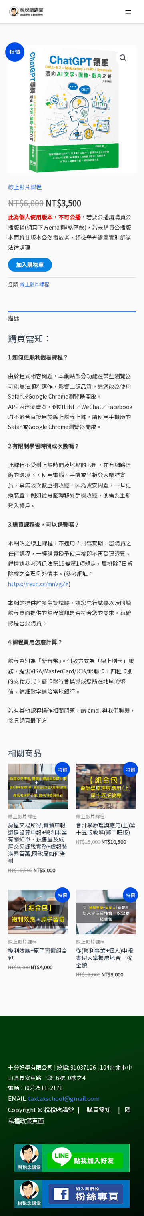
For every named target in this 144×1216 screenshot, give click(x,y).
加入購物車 (30, 264)
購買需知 (99, 1109)
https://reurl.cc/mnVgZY (38, 584)
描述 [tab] (13, 318)
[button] (123, 58)
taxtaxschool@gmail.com (64, 1098)
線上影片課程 (25, 187)
